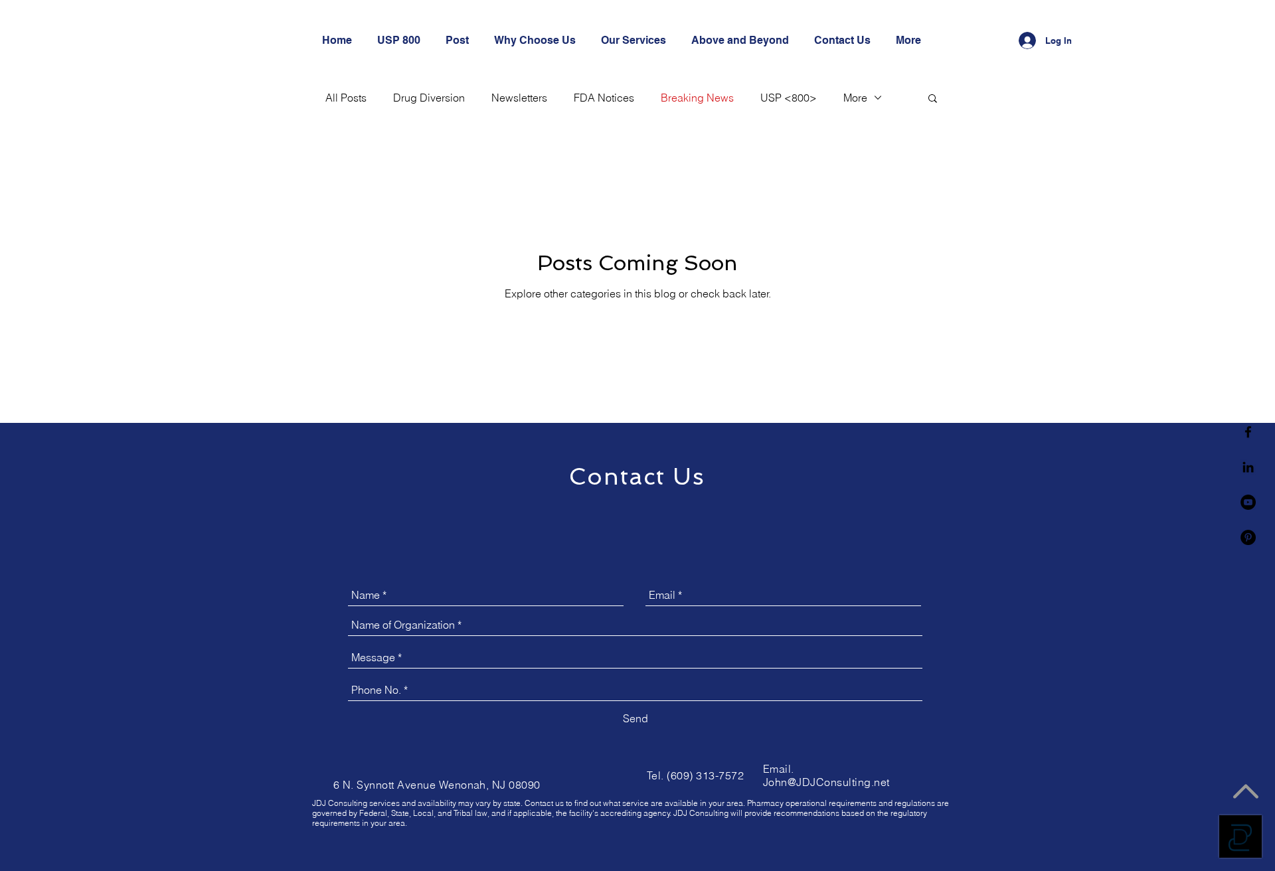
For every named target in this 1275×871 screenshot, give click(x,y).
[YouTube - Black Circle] (1248, 502)
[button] (932, 99)
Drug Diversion (429, 97)
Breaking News (697, 97)
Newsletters (519, 97)
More (855, 97)
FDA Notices (604, 97)
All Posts (346, 97)
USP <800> (788, 97)
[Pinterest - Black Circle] (1248, 537)
